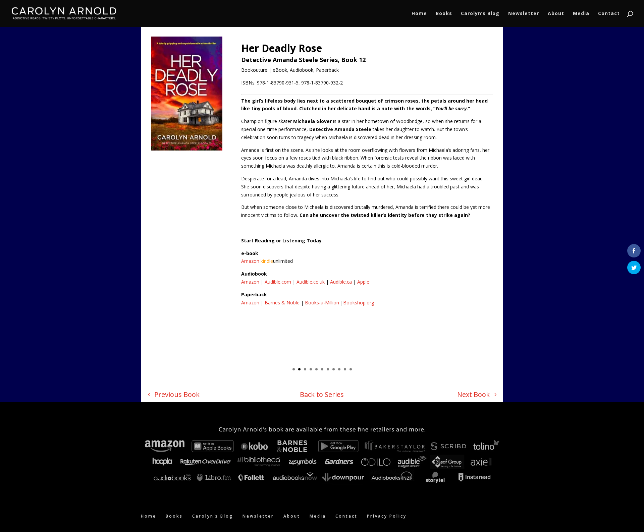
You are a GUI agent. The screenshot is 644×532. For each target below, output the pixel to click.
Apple (363, 282)
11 (351, 369)
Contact (609, 13)
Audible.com (278, 282)
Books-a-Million (322, 302)
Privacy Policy (387, 516)
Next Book (473, 394)
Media (581, 13)
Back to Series (322, 394)
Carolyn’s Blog (480, 13)
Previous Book (177, 394)
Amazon (250, 261)
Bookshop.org (358, 302)
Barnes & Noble (282, 302)
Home (419, 13)
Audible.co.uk (311, 282)
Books (444, 13)
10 (345, 369)
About (556, 13)
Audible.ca (341, 282)
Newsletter (523, 13)
